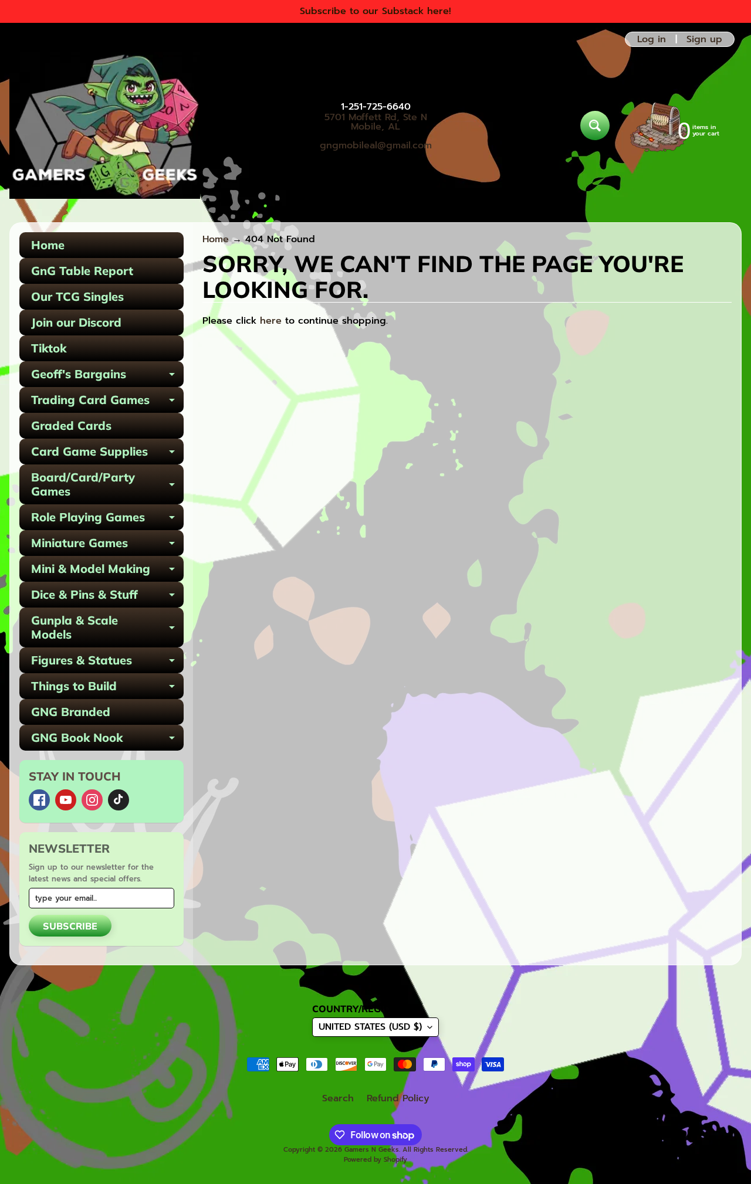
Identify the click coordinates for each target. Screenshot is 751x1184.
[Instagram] (92, 799)
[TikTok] (118, 799)
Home (48, 245)
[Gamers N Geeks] (104, 125)
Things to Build (107, 688)
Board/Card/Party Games (107, 485)
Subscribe (70, 926)
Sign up (704, 39)
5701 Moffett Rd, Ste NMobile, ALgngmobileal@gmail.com (376, 131)
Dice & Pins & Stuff (107, 597)
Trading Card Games (107, 402)
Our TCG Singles (77, 296)
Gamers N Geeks (371, 1150)
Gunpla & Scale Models (107, 628)
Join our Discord (76, 322)
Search (338, 1098)
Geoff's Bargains (107, 377)
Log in (651, 39)
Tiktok (48, 348)
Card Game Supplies (107, 454)
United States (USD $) (370, 1027)
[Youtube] (65, 799)
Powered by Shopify (375, 1160)
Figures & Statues (107, 663)
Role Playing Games (107, 520)
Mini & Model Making (107, 571)
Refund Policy (398, 1098)
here (271, 321)
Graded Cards (71, 425)
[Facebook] (39, 799)
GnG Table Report (82, 270)
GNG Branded (70, 711)
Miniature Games (107, 545)
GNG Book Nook (107, 740)
